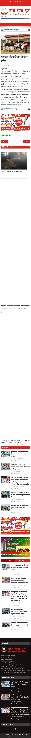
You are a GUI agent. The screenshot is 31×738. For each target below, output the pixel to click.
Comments (22, 560)
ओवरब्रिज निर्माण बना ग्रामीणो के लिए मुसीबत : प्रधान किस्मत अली (20, 507)
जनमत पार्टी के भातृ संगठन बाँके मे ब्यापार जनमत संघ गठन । (15, 306)
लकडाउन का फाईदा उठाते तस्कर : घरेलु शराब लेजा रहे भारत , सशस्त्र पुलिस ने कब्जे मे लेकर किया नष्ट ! (15, 441)
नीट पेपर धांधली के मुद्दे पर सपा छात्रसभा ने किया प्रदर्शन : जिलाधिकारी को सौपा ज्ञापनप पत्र (20, 467)
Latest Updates (8, 560)
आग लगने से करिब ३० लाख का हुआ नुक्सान (11, 171)
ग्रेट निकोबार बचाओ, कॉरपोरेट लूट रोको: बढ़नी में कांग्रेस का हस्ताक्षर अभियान (19, 454)
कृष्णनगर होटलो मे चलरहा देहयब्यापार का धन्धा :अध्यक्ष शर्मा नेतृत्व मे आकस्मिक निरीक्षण (20, 495)
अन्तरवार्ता (23, 736)
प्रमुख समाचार (10, 736)
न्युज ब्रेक (17, 736)
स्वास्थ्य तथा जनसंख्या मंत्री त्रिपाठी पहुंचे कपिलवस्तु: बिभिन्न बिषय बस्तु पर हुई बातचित (27, 141)
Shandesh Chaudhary (23, 734)
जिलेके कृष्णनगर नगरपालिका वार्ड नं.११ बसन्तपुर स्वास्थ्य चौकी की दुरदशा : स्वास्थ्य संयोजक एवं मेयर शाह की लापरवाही (5, 141)
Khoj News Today (22, 65)
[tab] (8, 560)
